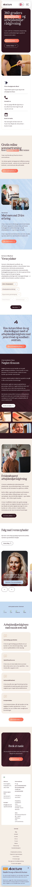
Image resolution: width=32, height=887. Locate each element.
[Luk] (28, 868)
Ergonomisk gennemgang (16, 854)
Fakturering (16, 845)
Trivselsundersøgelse (16, 863)
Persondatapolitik (19, 787)
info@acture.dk (8, 804)
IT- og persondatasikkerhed (20, 784)
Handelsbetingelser (16, 848)
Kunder (16, 836)
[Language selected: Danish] (21, 4)
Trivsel (16, 841)
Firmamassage (16, 858)
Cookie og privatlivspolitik (19, 790)
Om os (16, 838)
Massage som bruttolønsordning (16, 861)
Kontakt (16, 834)
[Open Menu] (27, 4)
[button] (4, 589)
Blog (16, 832)
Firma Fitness (16, 856)
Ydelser (16, 843)
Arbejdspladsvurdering (16, 852)
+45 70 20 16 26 (8, 806)
